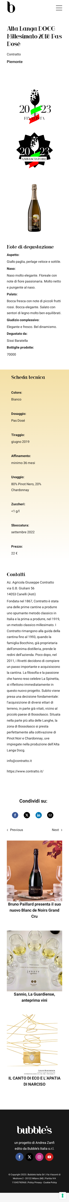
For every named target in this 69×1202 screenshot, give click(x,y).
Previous (16, 829)
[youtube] (49, 1157)
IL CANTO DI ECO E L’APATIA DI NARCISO (34, 1081)
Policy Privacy (35, 1182)
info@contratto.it (19, 760)
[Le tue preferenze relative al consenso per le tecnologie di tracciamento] (62, 1195)
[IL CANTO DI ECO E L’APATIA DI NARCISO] (34, 1017)
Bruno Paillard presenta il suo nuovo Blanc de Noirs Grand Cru (34, 910)
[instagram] (39, 1157)
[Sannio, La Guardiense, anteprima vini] (34, 933)
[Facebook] (15, 815)
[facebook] (19, 1157)
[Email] (50, 815)
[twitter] (29, 1157)
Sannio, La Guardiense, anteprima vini (34, 997)
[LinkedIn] (39, 815)
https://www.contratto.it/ (25, 771)
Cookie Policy (50, 1182)
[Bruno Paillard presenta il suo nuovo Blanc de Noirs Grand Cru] (34, 843)
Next (55, 829)
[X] (27, 815)
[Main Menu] (59, 8)
